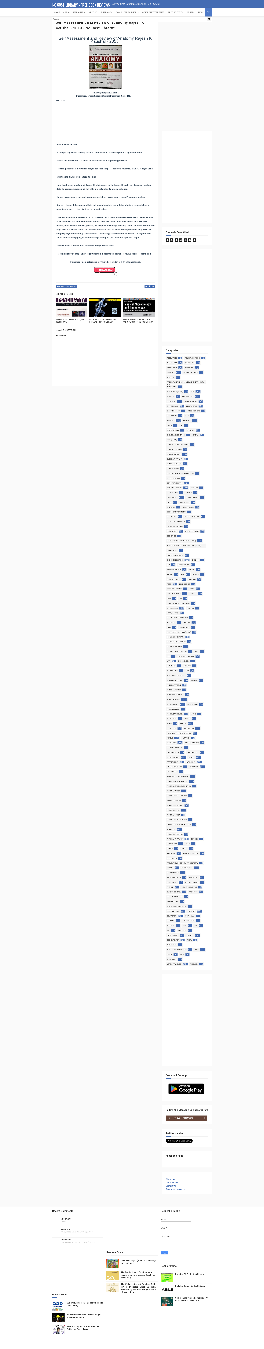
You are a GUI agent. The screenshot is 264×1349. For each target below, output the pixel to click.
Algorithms (190, 363)
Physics (194, 839)
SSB (195, 926)
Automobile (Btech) (175, 392)
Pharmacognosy (174, 800)
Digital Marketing (192, 517)
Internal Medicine (174, 647)
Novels (202, 12)
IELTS (169, 627)
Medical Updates (174, 690)
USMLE (169, 954)
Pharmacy (106, 12)
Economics (171, 536)
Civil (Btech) (172, 440)
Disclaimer (171, 1179)
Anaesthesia (172, 368)
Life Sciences (183, 661)
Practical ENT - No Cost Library (189, 1274)
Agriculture (172, 363)
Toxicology (172, 945)
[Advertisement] (105, 122)
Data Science (185, 502)
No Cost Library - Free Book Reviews (81, 5)
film (182, 574)
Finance (196, 574)
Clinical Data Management (178, 445)
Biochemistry (187, 396)
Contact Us (171, 1186)
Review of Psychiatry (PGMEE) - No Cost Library (70, 321)
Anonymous (66, 1219)
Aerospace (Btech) (192, 358)
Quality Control (174, 892)
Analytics (189, 368)
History (187, 623)
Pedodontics (172, 772)
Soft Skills (190, 916)
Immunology (184, 627)
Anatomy (60, 286)
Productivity (175, 12)
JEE (168, 656)
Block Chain (172, 416)
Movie (193, 714)
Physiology (172, 844)
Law (168, 661)
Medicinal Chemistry (175, 695)
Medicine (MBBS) (173, 699)
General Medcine (174, 594)
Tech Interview (173, 940)
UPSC (197, 950)
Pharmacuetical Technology (179, 825)
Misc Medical (192, 704)
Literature (171, 666)
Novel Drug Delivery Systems (179, 733)
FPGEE (192, 589)
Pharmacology (173, 810)
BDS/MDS (170, 396)
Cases (169, 425)
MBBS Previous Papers (176, 675)
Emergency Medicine (175, 555)
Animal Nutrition (190, 372)
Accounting (172, 358)
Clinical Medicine (174, 454)
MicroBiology (172, 704)
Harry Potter (172, 613)
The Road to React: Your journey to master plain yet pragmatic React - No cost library (138, 1275)
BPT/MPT (170, 420)
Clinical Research (174, 464)
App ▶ (66, 12)
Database (171, 507)
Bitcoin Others (194, 411)
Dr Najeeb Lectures (175, 526)
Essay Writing (183, 565)
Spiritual (171, 926)
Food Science (184, 584)
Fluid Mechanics (173, 579)
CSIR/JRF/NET (172, 497)
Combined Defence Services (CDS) (180, 473)
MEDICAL (194, 680)
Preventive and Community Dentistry (182, 863)
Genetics (193, 594)
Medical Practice (174, 685)
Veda (182, 954)
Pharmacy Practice (175, 834)
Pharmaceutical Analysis (177, 781)
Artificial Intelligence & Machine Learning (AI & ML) (185, 382)
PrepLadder (172, 858)
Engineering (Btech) (175, 560)
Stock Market (172, 935)
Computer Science (126, 12)
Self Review (71, 286)
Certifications (173, 430)
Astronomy (172, 387)
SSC (168, 930)
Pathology (190, 762)
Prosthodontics (174, 877)
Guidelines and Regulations (178, 603)
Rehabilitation (173, 901)
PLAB (188, 844)
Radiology (193, 892)
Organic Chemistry (175, 748)
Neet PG (183, 724)
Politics (184, 849)
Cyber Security (192, 497)
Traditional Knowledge (176, 950)
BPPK (187, 416)
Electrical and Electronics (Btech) (181, 541)
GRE (180, 598)
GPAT (169, 598)
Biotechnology (173, 411)
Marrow (187, 666)
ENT (168, 565)
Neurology (171, 728)
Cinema (195, 435)
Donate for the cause (175, 1189)
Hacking (190, 608)
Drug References (192, 531)
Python (170, 887)
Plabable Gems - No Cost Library (190, 1286)
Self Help (191, 911)
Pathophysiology (174, 767)
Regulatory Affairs (175, 897)
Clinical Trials (173, 469)
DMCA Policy (172, 1182)
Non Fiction (189, 728)
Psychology (172, 882)
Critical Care (172, 493)
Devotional (171, 517)
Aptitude (170, 377)
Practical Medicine (191, 853)
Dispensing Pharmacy (176, 522)
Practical (171, 853)
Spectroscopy (189, 921)
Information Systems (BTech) (179, 632)
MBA (187, 671)
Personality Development (178, 776)
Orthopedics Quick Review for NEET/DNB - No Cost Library (102, 321)
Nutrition (186, 738)
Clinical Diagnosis (174, 449)
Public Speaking (192, 882)
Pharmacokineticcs (175, 805)
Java (197, 651)
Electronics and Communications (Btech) (184, 546)
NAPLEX (187, 719)
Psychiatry (193, 877)
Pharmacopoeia (173, 815)
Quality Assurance (189, 887)
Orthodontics (173, 752)
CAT (181, 425)
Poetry (170, 849)
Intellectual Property (176, 642)
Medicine (78, 12)
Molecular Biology (175, 714)
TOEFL (189, 940)
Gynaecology (172, 608)
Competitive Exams (174, 483)
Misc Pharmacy (173, 709)
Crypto (189, 493)
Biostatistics (191, 406)
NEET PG (93, 12)
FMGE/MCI (192, 579)
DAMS (169, 502)
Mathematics (172, 671)
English (195, 560)
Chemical (190, 430)
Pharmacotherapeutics (177, 820)
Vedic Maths (172, 959)
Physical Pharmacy (175, 839)
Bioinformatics (191, 401)
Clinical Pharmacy (174, 459)
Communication (173, 478)
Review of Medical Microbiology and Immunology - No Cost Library (138, 321)
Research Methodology (177, 906)
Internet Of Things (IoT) (177, 651)
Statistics (182, 930)
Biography (171, 401)
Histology (171, 623)
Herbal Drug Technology (177, 618)
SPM (184, 926)
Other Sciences (173, 757)
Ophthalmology (192, 743)
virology (194, 964)
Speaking (170, 921)
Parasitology (172, 762)
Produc (170, 868)
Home (57, 12)
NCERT (169, 724)
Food (169, 584)
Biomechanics (172, 406)
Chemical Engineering (176, 435)
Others (191, 12)
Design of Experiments (176, 512)
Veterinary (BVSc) (174, 964)
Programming (173, 873)
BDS (192, 392)
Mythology (172, 719)
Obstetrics (171, 743)
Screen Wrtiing (173, 911)
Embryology (172, 550)
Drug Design (172, 531)
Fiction (170, 574)
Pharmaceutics (173, 791)
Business (187, 420)
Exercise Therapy (174, 570)
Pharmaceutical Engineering (179, 786)
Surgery (190, 935)
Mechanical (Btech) (175, 680)
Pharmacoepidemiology (177, 796)
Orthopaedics (192, 752)
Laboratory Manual (186, 656)
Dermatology (188, 507)
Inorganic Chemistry (175, 637)
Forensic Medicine (174, 589)
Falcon (192, 570)
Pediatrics (194, 767)
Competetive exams (153, 12)
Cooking (194, 488)
